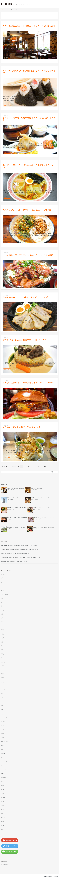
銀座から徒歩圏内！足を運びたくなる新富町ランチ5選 (28, 382)
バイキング (3, 729)
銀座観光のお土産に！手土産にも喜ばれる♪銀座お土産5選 (41, 498)
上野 (2, 709)
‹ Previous (13, 466)
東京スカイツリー (5, 741)
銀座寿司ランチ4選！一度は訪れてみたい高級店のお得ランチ (43, 528)
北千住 (2, 773)
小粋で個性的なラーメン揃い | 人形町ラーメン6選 (25, 297)
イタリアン (3, 682)
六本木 (2, 674)
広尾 (2, 749)
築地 (2, 813)
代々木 (2, 725)
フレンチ (3, 670)
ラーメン (3, 602)
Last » (45, 466)
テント (2, 789)
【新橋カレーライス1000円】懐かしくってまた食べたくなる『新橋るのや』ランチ (19, 549)
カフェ (2, 586)
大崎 (2, 658)
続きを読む (7, 58)
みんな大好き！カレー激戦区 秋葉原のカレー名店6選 (27, 210)
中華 (2, 694)
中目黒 (2, 630)
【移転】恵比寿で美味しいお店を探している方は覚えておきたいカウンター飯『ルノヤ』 (21, 557)
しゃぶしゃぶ (4, 702)
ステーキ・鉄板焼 (5, 689)
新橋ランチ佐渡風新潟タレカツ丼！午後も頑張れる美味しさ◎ (15, 553)
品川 (2, 757)
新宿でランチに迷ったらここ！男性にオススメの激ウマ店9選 (44, 508)
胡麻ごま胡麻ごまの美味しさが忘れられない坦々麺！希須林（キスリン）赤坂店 (19, 545)
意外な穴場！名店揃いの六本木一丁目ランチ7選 (24, 340)
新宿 (2, 642)
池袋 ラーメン (4, 662)
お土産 (2, 737)
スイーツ (3, 686)
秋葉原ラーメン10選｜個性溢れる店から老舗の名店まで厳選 (44, 518)
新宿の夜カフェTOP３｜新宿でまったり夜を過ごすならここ (17, 518)
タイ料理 (3, 797)
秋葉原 (2, 733)
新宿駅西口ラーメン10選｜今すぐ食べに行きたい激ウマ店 (16, 508)
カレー (2, 765)
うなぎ (2, 785)
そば (2, 714)
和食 (2, 622)
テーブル (3, 809)
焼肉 (2, 697)
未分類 (2, 574)
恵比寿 (2, 582)
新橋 (2, 598)
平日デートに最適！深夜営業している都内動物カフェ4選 (14, 561)
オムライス (3, 793)
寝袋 (2, 781)
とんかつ (3, 805)
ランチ (2, 590)
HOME (4, 9)
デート (2, 825)
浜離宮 (2, 638)
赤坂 (2, 829)
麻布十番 (3, 753)
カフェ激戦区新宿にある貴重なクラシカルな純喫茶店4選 (29, 26)
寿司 (2, 706)
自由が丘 (3, 654)
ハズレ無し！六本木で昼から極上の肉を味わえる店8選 (28, 255)
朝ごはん (3, 817)
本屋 (2, 606)
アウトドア (3, 777)
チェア (2, 801)
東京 (2, 650)
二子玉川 (3, 666)
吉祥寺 (2, 821)
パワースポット (4, 594)
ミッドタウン (4, 721)
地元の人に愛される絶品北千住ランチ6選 (21, 427)
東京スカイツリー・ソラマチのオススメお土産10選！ (15, 498)
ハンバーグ (3, 769)
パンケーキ (3, 610)
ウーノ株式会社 (4, 864)
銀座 (2, 618)
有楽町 (2, 745)
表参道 (2, 678)
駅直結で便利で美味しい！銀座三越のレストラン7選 (15, 489)
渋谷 (2, 578)
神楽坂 (2, 634)
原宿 (2, 614)
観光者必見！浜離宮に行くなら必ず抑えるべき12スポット (16, 528)
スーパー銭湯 (4, 717)
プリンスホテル (4, 761)
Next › (39, 466)
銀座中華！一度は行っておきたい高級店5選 (37, 489)
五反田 (2, 626)
